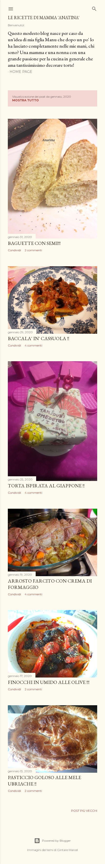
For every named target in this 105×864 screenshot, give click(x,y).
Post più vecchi (84, 810)
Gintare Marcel (67, 850)
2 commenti (33, 250)
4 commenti (33, 345)
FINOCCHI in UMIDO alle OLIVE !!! (48, 682)
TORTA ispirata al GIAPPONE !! (46, 485)
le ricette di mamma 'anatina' (43, 17)
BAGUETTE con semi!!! (34, 243)
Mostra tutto (25, 100)
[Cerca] (94, 8)
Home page (21, 71)
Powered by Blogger (56, 840)
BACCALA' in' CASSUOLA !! (38, 338)
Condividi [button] (14, 250)
